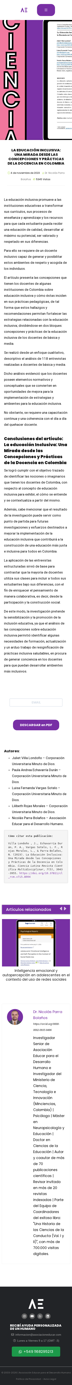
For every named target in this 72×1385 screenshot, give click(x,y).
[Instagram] (24, 1316)
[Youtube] (32, 1316)
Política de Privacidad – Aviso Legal (36, 1379)
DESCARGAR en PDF (36, 725)
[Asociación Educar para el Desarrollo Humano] (24, 10)
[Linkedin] (48, 1316)
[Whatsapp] (40, 1316)
